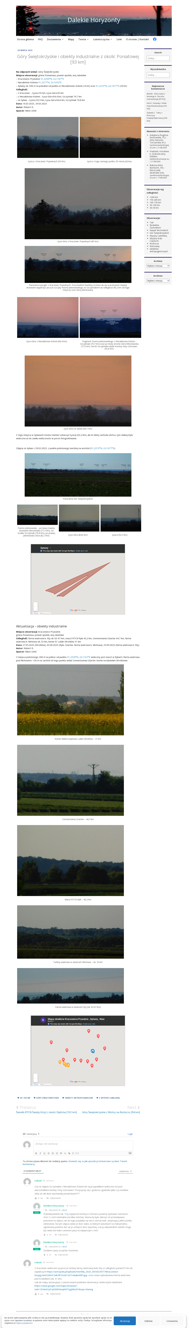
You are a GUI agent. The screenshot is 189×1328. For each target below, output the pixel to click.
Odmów (148, 1320)
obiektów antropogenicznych (159, 250)
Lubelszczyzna (101, 39)
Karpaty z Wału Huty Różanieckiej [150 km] (157, 106)
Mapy (71, 39)
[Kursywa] (40, 1153)
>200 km (154, 197)
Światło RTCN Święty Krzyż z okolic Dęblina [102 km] (46, 1109)
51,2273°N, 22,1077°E (107, 85)
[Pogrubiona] (36, 1153)
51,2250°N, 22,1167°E (52, 78)
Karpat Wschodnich (159, 230)
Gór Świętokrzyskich (159, 233)
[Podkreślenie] (44, 1153)
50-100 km (25, 1098)
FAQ (40, 39)
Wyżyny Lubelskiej (158, 235)
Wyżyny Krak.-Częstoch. (156, 239)
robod (64, 1210)
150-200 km (155, 199)
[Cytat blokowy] (61, 1153)
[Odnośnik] (69, 1153)
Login (130, 1134)
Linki (119, 39)
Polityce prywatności (23, 1323)
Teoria (82, 39)
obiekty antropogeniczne (79, 1098)
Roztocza (154, 243)
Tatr (152, 222)
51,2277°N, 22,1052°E (50, 82)
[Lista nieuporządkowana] (57, 1153)
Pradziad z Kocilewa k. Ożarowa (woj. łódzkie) (159, 154)
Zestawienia (54, 39)
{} (73, 1153)
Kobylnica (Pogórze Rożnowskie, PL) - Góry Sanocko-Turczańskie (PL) (159, 139)
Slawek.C (151, 112)
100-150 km (155, 202)
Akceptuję (125, 1320)
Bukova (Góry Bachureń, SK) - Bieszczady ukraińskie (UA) (157, 169)
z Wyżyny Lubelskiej (109, 1098)
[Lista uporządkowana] (53, 1153)
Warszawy (154, 246)
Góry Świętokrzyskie (47, 1098)
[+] (77, 1153)
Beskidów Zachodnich (155, 226)
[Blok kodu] (65, 1153)
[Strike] (49, 1153)
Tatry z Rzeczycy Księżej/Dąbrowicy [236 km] (157, 116)
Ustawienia (172, 1320)
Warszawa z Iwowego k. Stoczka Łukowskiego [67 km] (156, 96)
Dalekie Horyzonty (94, 19)
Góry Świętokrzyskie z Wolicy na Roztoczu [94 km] (111, 1109)
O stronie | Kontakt (137, 39)
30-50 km (154, 207)
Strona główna (25, 39)
